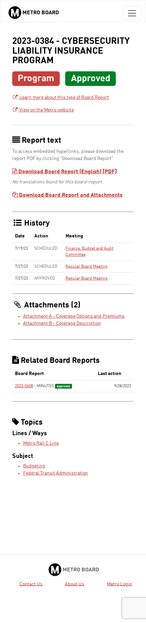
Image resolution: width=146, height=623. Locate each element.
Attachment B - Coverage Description (62, 323)
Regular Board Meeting (87, 267)
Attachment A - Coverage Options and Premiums (74, 316)
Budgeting (34, 466)
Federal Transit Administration (55, 473)
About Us (74, 584)
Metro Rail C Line (41, 443)
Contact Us (30, 584)
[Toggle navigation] (132, 13)
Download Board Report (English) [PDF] (67, 172)
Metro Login (119, 584)
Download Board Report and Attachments (70, 195)
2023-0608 (24, 386)
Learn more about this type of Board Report (63, 97)
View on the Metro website (46, 110)
